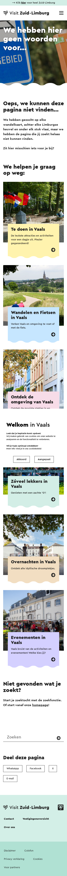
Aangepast (44, 459)
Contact (9, 819)
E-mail (10, 778)
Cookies (37, 859)
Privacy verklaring (14, 859)
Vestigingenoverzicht (36, 819)
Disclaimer (10, 850)
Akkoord (21, 459)
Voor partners (12, 867)
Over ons (9, 827)
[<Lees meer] (53, 250)
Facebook (35, 768)
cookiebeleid (35, 449)
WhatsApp (13, 768)
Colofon (29, 850)
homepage (40, 705)
